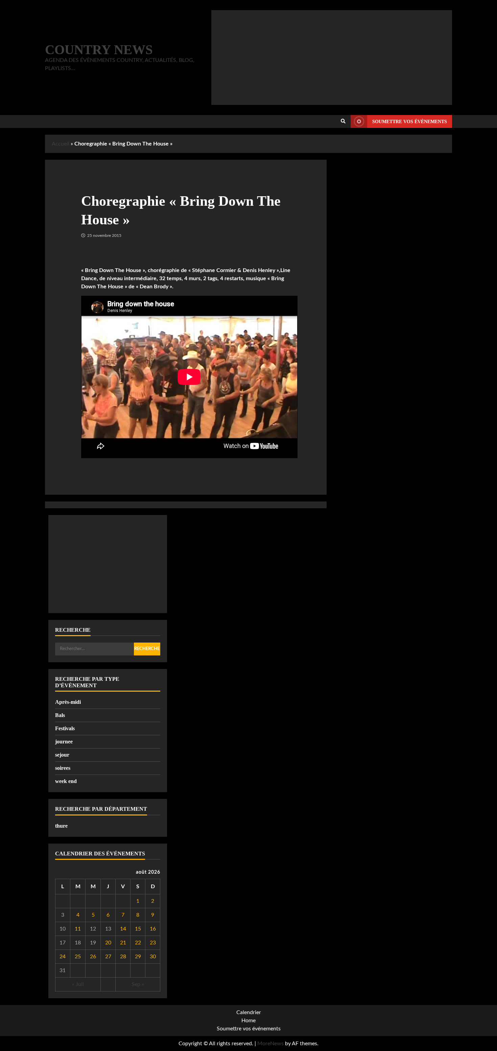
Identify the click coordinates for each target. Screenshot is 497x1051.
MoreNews (270, 1043)
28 (123, 956)
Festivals (65, 728)
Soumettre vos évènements (409, 121)
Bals (60, 715)
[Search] (343, 121)
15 (138, 929)
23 (153, 942)
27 (108, 956)
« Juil (78, 984)
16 (153, 929)
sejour (62, 755)
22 (138, 942)
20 (108, 942)
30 (153, 956)
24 (63, 956)
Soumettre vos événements (249, 1028)
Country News (99, 49)
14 (123, 929)
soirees (62, 768)
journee (64, 741)
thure (61, 826)
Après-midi (68, 702)
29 (138, 956)
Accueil (60, 144)
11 (78, 929)
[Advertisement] (331, 57)
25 (78, 956)
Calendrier (248, 1012)
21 (123, 942)
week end (66, 781)
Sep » (138, 984)
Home (248, 1020)
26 (93, 956)
